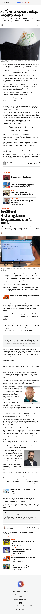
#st (7, 532)
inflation (14, 168)
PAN (21, 532)
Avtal (12, 169)
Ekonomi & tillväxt (18, 169)
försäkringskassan (15, 532)
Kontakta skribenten (10, 528)
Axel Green (6, 233)
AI (9, 532)
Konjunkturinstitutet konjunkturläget (24, 66)
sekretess (24, 532)
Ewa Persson (6, 25)
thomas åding (30, 532)
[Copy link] (37, 25)
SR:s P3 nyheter (9, 386)
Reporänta (30, 168)
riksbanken (36, 168)
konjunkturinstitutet (22, 168)
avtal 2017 (8, 168)
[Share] (39, 25)
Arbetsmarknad (6, 169)
